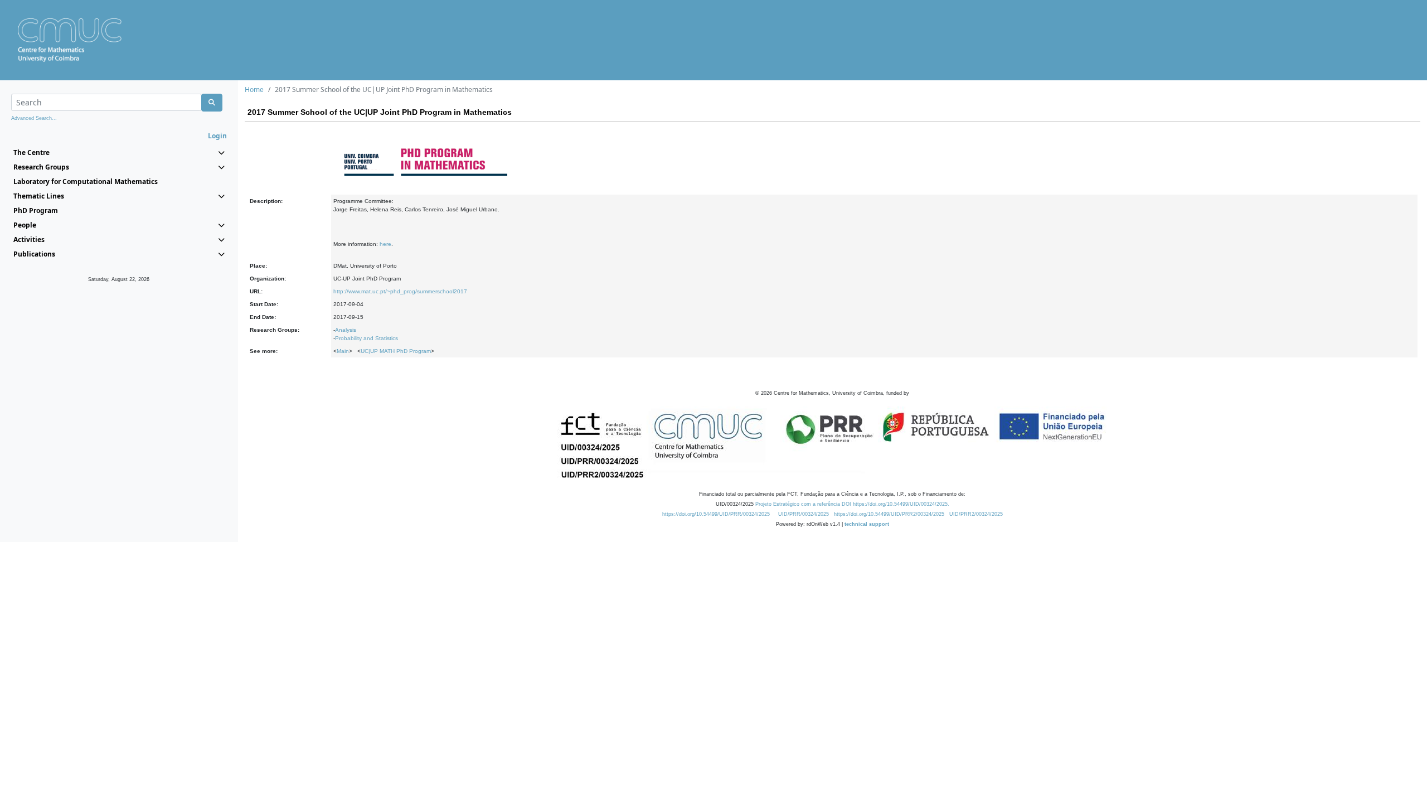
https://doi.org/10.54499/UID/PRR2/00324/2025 (889, 514)
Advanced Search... (34, 118)
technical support (866, 524)
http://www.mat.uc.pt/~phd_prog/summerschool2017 (400, 291)
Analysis (345, 330)
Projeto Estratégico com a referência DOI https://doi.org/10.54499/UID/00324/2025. (852, 504)
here (385, 244)
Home (254, 89)
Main (343, 351)
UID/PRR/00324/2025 (803, 514)
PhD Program (35, 210)
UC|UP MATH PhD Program (396, 351)
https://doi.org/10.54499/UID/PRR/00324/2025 (716, 514)
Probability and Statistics (366, 338)
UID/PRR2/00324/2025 (976, 514)
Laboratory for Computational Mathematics (85, 181)
